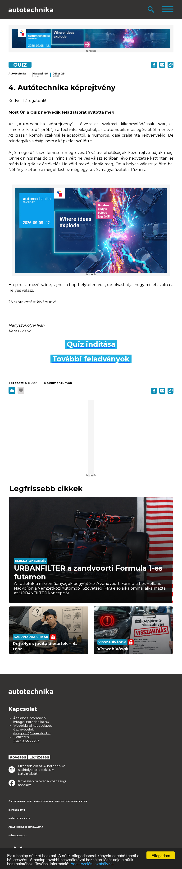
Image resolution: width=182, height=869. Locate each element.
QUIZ (20, 65)
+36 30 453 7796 (26, 741)
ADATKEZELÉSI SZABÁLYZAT (26, 827)
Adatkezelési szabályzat (92, 863)
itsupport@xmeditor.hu (31, 733)
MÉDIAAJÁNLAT (18, 835)
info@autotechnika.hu (31, 722)
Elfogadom (160, 855)
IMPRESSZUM (17, 810)
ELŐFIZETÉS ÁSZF (19, 818)
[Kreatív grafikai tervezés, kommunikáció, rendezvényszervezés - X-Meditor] (32, 847)
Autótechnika (18, 73)
